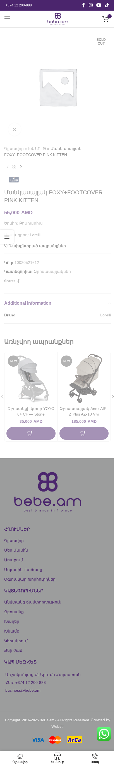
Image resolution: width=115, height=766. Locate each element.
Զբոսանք (14, 612)
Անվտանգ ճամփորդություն (32, 602)
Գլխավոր (14, 148)
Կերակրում (16, 641)
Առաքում (13, 560)
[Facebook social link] (83, 5)
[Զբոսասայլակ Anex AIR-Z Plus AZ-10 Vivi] (84, 379)
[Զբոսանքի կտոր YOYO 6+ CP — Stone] (31, 379)
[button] (31, 433)
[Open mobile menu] (7, 19)
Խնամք (11, 631)
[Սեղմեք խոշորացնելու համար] (14, 129)
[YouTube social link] (98, 5)
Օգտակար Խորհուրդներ (30, 579)
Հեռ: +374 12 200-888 (25, 682)
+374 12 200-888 (19, 5)
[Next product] (21, 167)
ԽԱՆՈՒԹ (37, 148)
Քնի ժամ (13, 650)
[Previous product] (7, 167)
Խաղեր (11, 621)
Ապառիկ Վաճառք (23, 569)
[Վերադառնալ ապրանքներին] (14, 167)
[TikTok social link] (107, 5)
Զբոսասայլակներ (52, 271)
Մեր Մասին (16, 550)
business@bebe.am (22, 690)
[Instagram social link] (90, 5)
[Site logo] (57, 18)
